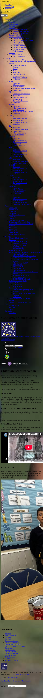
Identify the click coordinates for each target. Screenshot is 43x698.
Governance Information (20, 29)
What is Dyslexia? (18, 268)
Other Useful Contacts (20, 277)
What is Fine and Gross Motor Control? (25, 272)
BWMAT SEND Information (22, 279)
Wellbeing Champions (20, 243)
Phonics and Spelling (19, 65)
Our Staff (12, 26)
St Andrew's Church (15, 54)
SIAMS (11, 300)
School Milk (13, 229)
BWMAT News (14, 306)
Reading (15, 67)
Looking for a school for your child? (20, 302)
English (11, 63)
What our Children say (20, 190)
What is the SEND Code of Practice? (24, 256)
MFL (10, 158)
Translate (19, 347)
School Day (12, 216)
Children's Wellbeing (19, 245)
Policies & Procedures (16, 250)
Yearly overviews (18, 76)
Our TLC (12, 28)
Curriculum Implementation (21, 94)
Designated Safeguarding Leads (23, 290)
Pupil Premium (17, 284)
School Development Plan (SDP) (19, 298)
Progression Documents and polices (24, 88)
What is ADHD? (18, 266)
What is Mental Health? (20, 263)
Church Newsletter (19, 56)
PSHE (11, 115)
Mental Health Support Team (18, 241)
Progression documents (20, 78)
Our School (8, 21)
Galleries (11, 309)
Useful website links (19, 163)
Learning (7, 58)
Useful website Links (19, 145)
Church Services (18, 44)
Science (11, 104)
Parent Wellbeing (18, 249)
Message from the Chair (20, 33)
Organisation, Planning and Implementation (22, 62)
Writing (15, 69)
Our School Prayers (19, 49)
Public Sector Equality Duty (17, 281)
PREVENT (16, 291)
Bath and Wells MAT (15, 35)
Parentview (12, 225)
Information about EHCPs (21, 275)
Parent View (9, 8)
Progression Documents (20, 101)
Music (11, 147)
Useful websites (18, 90)
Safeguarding (13, 288)
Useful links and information (22, 204)
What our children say (20, 97)
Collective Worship (19, 46)
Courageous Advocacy (20, 47)
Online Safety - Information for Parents (21, 224)
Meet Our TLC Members (21, 31)
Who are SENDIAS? (19, 273)
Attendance (12, 213)
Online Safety (17, 143)
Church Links (17, 42)
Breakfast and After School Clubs (19, 222)
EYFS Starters (13, 209)
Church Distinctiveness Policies (23, 40)
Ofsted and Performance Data (18, 238)
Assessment (16, 72)
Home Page (8, 5)
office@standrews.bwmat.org (22, 674)
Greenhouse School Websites (22, 681)
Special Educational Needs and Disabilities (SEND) (25, 252)
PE (10, 126)
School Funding (14, 282)
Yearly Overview (18, 192)
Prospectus (12, 211)
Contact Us (8, 311)
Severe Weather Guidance (17, 234)
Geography (12, 186)
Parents (7, 206)
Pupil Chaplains (18, 51)
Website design (5, 681)
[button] (9, 11)
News (6, 304)
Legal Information (12, 677)
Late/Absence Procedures (17, 215)
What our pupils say (19, 74)
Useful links (16, 79)
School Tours (13, 208)
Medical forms (13, 233)
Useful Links (17, 193)
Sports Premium (18, 286)
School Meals (13, 227)
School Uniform (14, 231)
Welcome (12, 22)
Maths (11, 81)
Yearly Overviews (18, 86)
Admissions (12, 240)
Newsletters (12, 307)
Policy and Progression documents (23, 111)
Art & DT (12, 165)
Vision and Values (14, 24)
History (11, 176)
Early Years (12, 195)
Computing (12, 136)
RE (10, 92)
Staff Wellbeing (18, 247)
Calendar (11, 218)
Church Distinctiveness (16, 37)
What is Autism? (18, 265)
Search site (4, 686)
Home (7, 19)
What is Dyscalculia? (19, 270)
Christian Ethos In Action (21, 38)
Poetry (15, 70)
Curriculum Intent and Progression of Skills (22, 60)
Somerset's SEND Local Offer (22, 257)
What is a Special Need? (20, 254)
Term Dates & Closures (16, 220)
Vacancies (12, 53)
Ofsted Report (9, 7)
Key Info (7, 236)
